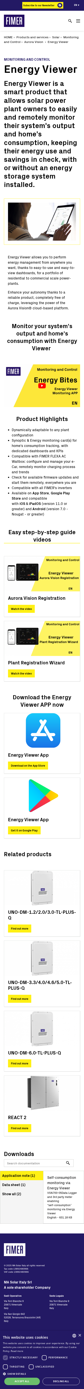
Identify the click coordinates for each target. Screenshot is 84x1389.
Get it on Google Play (24, 830)
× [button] (79, 1335)
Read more (17, 1351)
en (75, 4)
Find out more (19, 928)
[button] (42, 1373)
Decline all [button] (61, 1381)
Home (8, 37)
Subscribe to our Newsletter (39, 5)
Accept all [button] (22, 1381)
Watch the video (21, 609)
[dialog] (42, 1360)
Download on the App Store (28, 765)
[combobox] (74, 1336)
